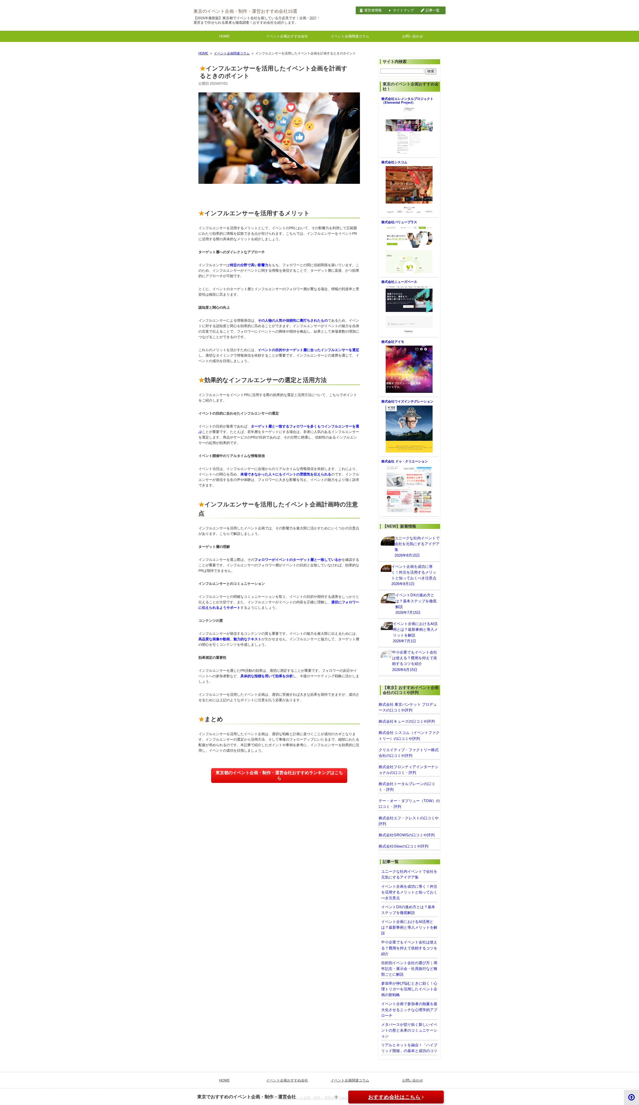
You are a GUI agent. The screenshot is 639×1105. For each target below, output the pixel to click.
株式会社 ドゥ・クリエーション (404, 461)
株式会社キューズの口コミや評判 (407, 721)
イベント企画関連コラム (350, 36)
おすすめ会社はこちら (394, 1097)
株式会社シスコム (394, 162)
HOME (224, 36)
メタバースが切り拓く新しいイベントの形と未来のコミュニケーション (409, 1030)
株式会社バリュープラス (399, 222)
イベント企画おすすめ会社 (287, 36)
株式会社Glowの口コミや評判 (403, 846)
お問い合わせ (412, 36)
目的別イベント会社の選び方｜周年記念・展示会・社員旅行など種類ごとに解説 (409, 968)
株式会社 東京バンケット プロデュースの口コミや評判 (408, 707)
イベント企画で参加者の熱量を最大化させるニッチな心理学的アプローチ (409, 1009)
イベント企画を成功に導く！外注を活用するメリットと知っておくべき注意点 (409, 892)
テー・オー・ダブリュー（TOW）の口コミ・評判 (409, 804)
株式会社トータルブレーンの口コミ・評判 (407, 787)
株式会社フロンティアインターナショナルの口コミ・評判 (409, 770)
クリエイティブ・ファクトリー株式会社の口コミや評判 (409, 753)
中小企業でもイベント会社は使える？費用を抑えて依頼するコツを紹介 (409, 948)
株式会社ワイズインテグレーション (407, 401)
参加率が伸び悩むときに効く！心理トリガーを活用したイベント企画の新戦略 (409, 989)
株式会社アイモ (392, 342)
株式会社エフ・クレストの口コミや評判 (409, 821)
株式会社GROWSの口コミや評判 (407, 835)
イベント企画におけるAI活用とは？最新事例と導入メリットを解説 (409, 927)
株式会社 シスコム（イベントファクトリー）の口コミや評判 (409, 735)
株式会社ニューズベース (399, 282)
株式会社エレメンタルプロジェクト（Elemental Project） (407, 100)
